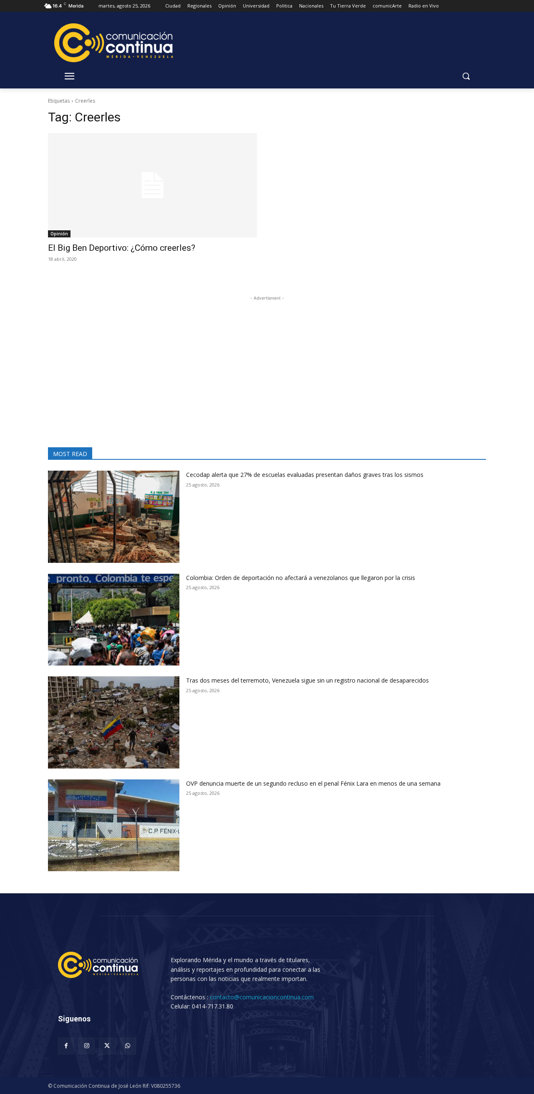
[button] (466, 76)
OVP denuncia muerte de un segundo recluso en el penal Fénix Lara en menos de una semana (313, 783)
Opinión (59, 234)
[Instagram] (86, 1046)
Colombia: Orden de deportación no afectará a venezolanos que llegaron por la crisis (300, 578)
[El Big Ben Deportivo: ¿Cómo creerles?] (152, 185)
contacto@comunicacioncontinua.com (262, 997)
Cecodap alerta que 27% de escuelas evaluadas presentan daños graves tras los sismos (304, 475)
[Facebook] (66, 1046)
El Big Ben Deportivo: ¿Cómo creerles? (121, 248)
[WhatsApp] (128, 1046)
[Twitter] (107, 1046)
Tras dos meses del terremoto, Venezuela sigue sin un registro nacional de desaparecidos (307, 680)
